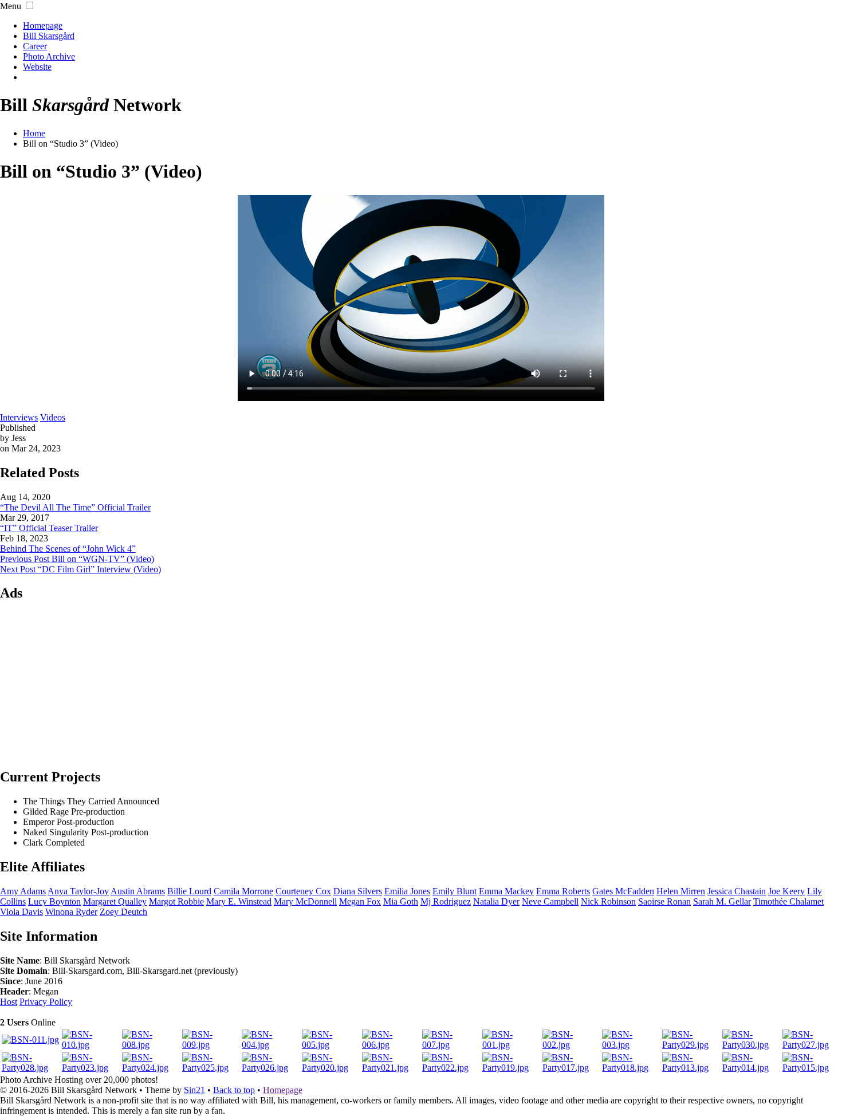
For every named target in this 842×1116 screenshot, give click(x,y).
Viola (21, 912)
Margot (176, 901)
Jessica (736, 891)
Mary (305, 901)
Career (35, 46)
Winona (71, 912)
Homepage (42, 25)
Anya (78, 891)
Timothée (788, 901)
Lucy (54, 901)
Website (37, 67)
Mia (400, 901)
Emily (454, 891)
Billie (189, 891)
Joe (786, 891)
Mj (445, 901)
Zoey (123, 912)
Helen (680, 891)
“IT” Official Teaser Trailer (49, 528)
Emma (506, 891)
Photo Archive (49, 56)
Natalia (496, 901)
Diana (357, 891)
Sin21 (194, 1090)
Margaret (115, 901)
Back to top (234, 1090)
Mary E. (239, 901)
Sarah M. (722, 901)
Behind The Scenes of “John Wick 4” (68, 548)
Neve (550, 901)
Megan (360, 901)
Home (34, 133)
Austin (138, 891)
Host (8, 1002)
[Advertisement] (421, 684)
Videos (52, 417)
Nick (608, 901)
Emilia (407, 891)
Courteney (303, 891)
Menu (10, 6)
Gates (623, 891)
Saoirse (664, 901)
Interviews (19, 417)
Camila (243, 891)
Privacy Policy (45, 1002)
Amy (23, 891)
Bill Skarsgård (48, 36)
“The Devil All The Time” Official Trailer (75, 507)
